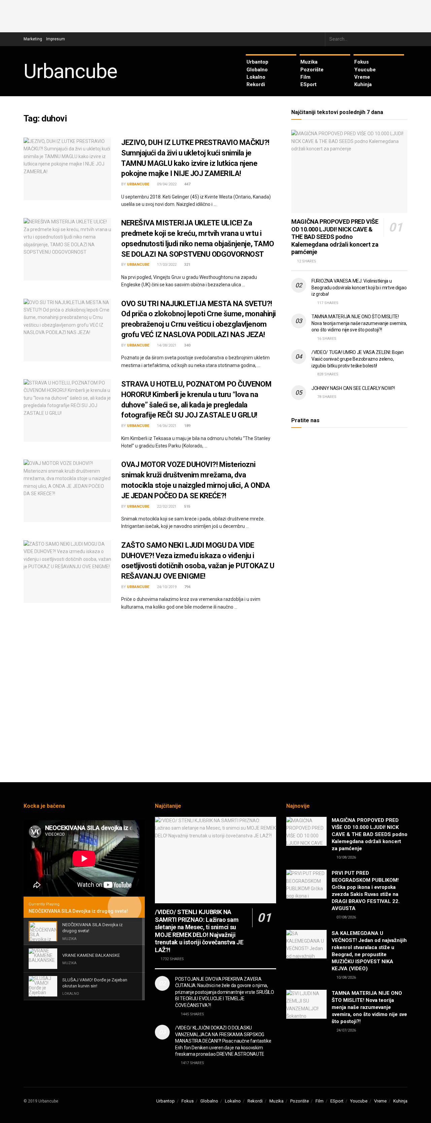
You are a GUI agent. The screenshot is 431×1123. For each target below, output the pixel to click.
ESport (308, 84)
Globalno (257, 70)
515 (186, 506)
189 (186, 426)
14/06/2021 (166, 426)
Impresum (55, 39)
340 (186, 345)
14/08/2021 (166, 345)
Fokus (361, 62)
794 (186, 587)
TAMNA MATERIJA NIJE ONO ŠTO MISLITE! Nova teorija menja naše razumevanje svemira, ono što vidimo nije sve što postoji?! (359, 323)
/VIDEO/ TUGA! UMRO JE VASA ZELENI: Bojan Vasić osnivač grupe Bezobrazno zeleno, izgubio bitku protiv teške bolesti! (357, 359)
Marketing (33, 39)
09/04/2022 (166, 184)
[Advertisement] (215, 15)
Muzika (309, 62)
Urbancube (70, 71)
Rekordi (255, 84)
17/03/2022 (166, 264)
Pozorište (312, 70)
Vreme (362, 77)
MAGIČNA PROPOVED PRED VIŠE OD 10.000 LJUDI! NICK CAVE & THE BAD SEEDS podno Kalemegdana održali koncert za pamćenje (334, 236)
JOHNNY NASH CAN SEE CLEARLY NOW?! (353, 388)
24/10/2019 (166, 587)
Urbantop (257, 62)
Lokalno (255, 77)
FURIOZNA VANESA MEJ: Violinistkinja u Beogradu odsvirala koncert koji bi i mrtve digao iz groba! (359, 287)
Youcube (365, 70)
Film (305, 77)
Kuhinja (363, 84)
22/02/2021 (166, 506)
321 (186, 264)
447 (186, 184)
